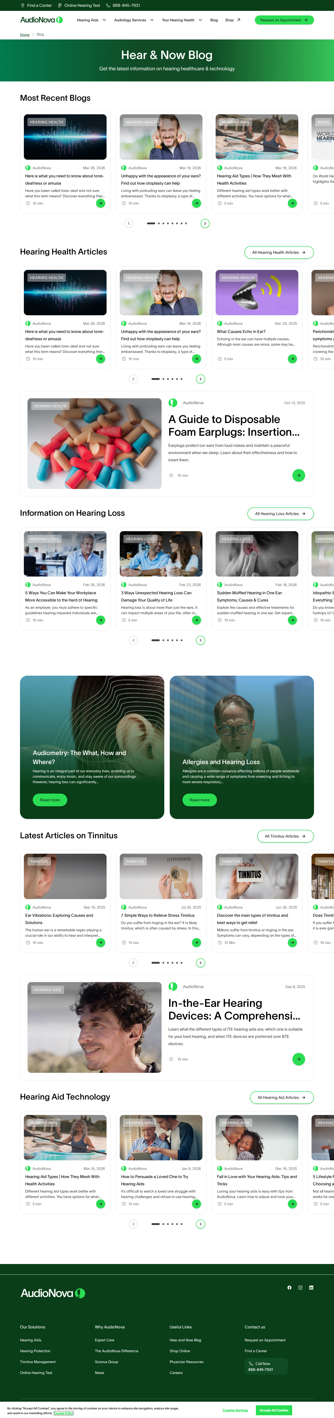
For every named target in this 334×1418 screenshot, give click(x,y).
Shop (229, 20)
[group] (36, 5)
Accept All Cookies (274, 1410)
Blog (214, 20)
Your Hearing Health (178, 20)
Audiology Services (130, 20)
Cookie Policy (63, 1413)
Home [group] (25, 35)
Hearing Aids (87, 20)
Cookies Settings (235, 1410)
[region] (167, 1410)
